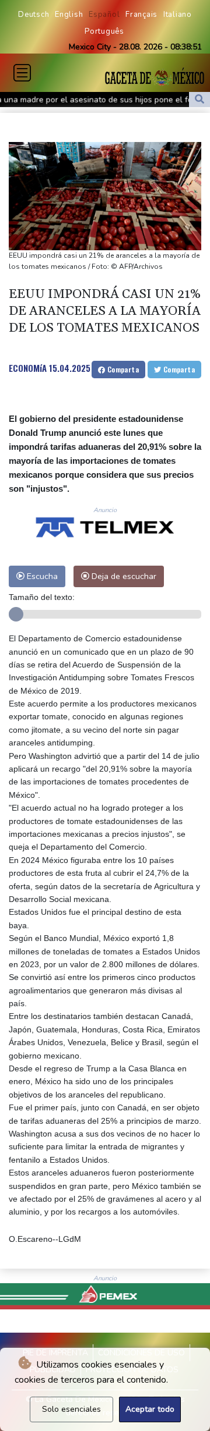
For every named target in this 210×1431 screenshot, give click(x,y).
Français (141, 14)
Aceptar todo (149, 1409)
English (69, 14)
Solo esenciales (71, 1409)
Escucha (41, 576)
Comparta (122, 369)
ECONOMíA (28, 367)
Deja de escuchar (122, 576)
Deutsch (33, 14)
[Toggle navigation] (22, 72)
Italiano (177, 14)
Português (104, 31)
